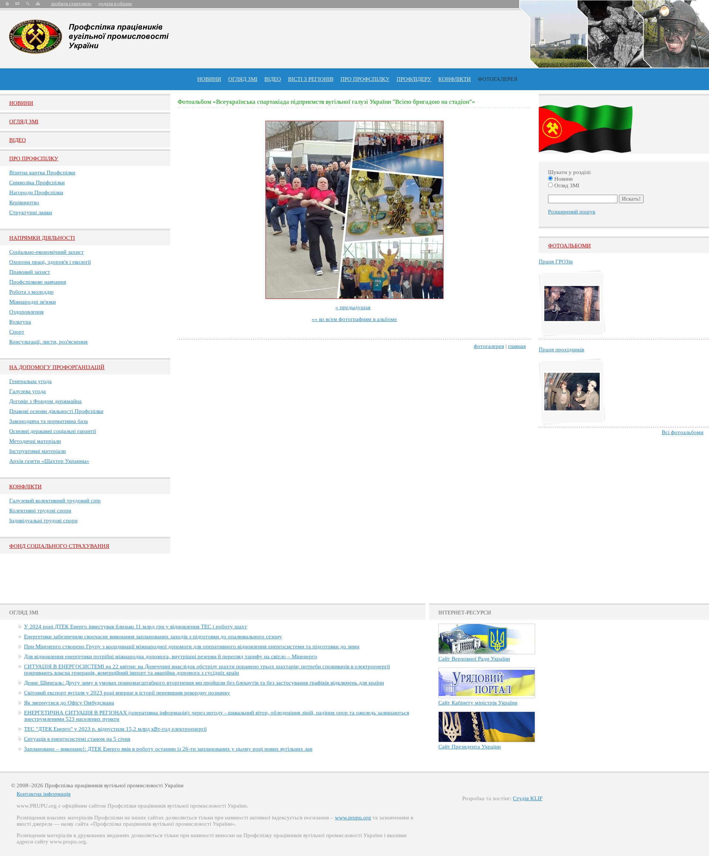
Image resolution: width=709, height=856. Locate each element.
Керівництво (24, 202)
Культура (20, 322)
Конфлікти (25, 487)
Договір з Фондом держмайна (45, 401)
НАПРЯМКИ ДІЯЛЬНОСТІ (42, 238)
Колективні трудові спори (40, 511)
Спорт (16, 332)
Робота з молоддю (31, 292)
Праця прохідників (561, 349)
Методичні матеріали (35, 441)
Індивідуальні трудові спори (43, 521)
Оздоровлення (26, 312)
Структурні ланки (30, 212)
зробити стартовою (71, 3)
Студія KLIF (527, 798)
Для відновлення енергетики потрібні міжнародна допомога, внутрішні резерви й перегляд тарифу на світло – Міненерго (170, 656)
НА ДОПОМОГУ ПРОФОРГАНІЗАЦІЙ (57, 367)
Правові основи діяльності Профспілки (56, 411)
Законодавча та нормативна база (48, 421)
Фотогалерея (497, 79)
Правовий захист (29, 272)
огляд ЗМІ (242, 79)
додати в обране (115, 3)
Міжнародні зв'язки (32, 302)
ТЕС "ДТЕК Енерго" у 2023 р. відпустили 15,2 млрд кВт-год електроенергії (115, 729)
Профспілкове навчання (37, 282)
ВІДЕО (272, 79)
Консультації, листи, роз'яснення (48, 342)
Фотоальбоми (569, 246)
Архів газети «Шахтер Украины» (49, 461)
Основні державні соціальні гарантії (52, 431)
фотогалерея (489, 346)
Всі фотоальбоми (682, 432)
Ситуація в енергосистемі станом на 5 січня (77, 739)
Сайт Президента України (469, 747)
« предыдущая (352, 307)
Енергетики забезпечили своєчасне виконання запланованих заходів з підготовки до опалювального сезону (153, 637)
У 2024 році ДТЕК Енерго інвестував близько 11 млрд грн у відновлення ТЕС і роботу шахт (135, 627)
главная (517, 346)
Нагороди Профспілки (36, 192)
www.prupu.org (353, 818)
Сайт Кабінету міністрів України (477, 703)
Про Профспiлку (33, 158)
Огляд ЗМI (23, 122)
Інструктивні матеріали (37, 451)
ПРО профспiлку (365, 79)
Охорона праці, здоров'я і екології (50, 262)
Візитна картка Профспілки (42, 172)
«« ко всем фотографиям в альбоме (354, 319)
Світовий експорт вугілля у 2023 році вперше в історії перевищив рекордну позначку (127, 693)
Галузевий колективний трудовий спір (55, 501)
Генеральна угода (30, 381)
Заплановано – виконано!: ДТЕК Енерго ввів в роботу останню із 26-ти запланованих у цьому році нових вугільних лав (168, 749)
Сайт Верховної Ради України (474, 659)
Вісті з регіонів (310, 79)
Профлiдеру (414, 79)
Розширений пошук (571, 212)
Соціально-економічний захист (46, 252)
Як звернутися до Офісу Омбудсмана (69, 703)
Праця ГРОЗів (556, 262)
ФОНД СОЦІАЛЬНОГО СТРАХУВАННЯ (59, 546)
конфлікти (454, 79)
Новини (209, 79)
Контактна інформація (44, 794)
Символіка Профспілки (37, 182)
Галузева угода (27, 391)
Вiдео (17, 140)
